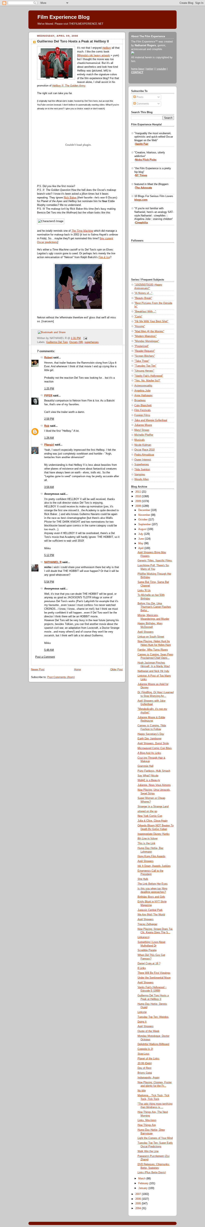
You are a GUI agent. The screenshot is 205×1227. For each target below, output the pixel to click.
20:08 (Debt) (145, 1063)
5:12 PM (49, 555)
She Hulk (143, 879)
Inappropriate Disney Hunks (154, 834)
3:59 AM (49, 487)
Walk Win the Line (148, 1151)
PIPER (48, 395)
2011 (138, 491)
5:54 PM (49, 581)
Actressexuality (143, 385)
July (141, 534)
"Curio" (138, 316)
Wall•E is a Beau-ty (149, 780)
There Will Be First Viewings (154, 973)
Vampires (139, 474)
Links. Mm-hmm (147, 1120)
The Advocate (143, 187)
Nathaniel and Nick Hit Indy (153, 671)
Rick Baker (70, 197)
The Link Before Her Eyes (153, 883)
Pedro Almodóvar (144, 454)
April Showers (146, 632)
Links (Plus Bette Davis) (152, 1172)
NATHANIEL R (52, 562)
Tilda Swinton (142, 469)
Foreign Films (142, 415)
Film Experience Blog (63, 17)
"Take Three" (141, 361)
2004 (138, 1208)
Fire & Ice (104, 257)
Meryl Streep (141, 430)
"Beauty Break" (143, 298)
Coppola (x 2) (145, 1049)
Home (77, 669)
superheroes (91, 342)
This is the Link (146, 843)
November (144, 515)
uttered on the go (147, 811)
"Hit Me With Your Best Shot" (151, 321)
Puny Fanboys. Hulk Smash (154, 770)
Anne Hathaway (143, 395)
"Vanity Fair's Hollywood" (148, 375)
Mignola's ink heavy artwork (94, 55)
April (141, 548)
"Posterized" (141, 346)
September (145, 524)
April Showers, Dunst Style (153, 743)
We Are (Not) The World (151, 914)
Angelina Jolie (142, 390)
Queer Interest (142, 459)
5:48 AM (49, 650)
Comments (142, 103)
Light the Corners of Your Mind (155, 1138)
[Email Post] (84, 338)
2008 (138, 506)
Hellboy (106, 47)
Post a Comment (45, 657)
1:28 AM (49, 437)
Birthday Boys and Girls (151, 896)
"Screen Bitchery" (144, 356)
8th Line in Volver (148, 838)
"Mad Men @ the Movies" (149, 331)
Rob (46, 425)
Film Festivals (142, 410)
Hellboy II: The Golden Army (68, 85)
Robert (48, 357)
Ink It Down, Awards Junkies (154, 866)
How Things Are (147, 1125)
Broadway (140, 400)
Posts (139, 97)
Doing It (142, 1021)
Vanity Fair (141, 144)
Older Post (116, 669)
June (141, 538)
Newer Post (37, 669)
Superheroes (141, 464)
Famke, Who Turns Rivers (153, 649)
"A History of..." (143, 293)
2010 (138, 496)
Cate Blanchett (143, 405)
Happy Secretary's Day (151, 734)
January (143, 1188)
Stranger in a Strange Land (153, 806)
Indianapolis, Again (148, 1077)
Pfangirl (49, 444)
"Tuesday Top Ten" (145, 365)
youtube (161, 68)
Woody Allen (141, 479)
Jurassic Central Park (150, 910)
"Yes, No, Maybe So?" (147, 380)
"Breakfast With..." (145, 311)
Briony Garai (145, 1072)
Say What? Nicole (148, 775)
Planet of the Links (148, 1058)
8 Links (142, 968)
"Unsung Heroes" (144, 370)
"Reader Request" (144, 351)
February (143, 1183)
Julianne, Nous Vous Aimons (154, 785)
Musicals (139, 440)
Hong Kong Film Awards (151, 856)
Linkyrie (142, 1012)
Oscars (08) (76, 342)
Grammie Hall (145, 766)
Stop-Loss (143, 1053)
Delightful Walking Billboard (153, 1044)
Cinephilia (141, 222)
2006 (138, 1199)
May (141, 543)
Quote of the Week (148, 1031)
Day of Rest (144, 1068)
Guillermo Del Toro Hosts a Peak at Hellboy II (73, 41)
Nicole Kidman (142, 445)
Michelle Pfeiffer (143, 434)
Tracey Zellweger (147, 924)
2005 (138, 1203)
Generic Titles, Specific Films (155, 560)
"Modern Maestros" (145, 336)
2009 (138, 501)
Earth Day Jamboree (149, 738)
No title (142, 1090)
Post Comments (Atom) (61, 677)
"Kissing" (139, 326)
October (143, 519)
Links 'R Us (144, 590)
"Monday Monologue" (146, 341)
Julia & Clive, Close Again (153, 820)
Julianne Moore (143, 425)
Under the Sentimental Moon (154, 977)
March (142, 1178)
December (144, 510)
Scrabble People (147, 950)
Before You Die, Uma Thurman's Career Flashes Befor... (154, 607)
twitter (149, 68)
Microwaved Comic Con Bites (155, 748)
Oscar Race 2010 (144, 449)
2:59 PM (49, 418)
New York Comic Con (150, 816)
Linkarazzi (143, 937)
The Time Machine (82, 230)
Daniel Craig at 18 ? (149, 963)
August (142, 529)
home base (137, 68)
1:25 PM (49, 388)
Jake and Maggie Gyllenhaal (150, 420)
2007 (138, 1194)
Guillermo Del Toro (57, 342)
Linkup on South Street (151, 636)
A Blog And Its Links (149, 753)
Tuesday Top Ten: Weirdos (153, 1017)
